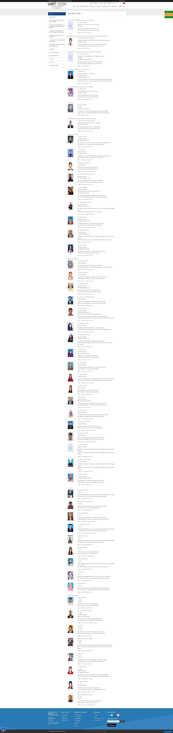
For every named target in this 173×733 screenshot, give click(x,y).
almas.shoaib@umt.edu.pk (87, 484)
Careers (109, 3)
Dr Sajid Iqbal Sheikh (83, 230)
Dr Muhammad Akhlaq (84, 421)
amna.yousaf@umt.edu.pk (87, 255)
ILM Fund (100, 3)
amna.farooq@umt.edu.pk (87, 592)
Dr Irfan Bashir (82, 149)
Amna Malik (81, 572)
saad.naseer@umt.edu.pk (86, 498)
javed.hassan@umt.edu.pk (87, 131)
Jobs (76, 726)
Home (91, 3)
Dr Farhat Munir (82, 410)
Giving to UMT (78, 720)
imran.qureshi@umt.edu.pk (87, 305)
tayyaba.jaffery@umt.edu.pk (87, 382)
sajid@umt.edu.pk (85, 115)
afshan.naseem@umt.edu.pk (87, 294)
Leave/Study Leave (54, 65)
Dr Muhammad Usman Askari (86, 38)
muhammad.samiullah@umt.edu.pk (89, 622)
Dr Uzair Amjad (82, 89)
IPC (96, 716)
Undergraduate (65, 714)
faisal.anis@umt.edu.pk (86, 407)
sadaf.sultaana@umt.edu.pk (87, 331)
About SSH (76, 6)
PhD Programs (65, 718)
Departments (84, 6)
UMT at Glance (78, 714)
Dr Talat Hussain (82, 136)
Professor (52, 49)
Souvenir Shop (98, 720)
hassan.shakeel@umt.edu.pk (87, 214)
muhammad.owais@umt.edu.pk (88, 441)
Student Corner (106, 6)
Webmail (95, 3)
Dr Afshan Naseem (83, 284)
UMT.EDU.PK (122, 1)
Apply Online (64, 720)
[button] (3, 730)
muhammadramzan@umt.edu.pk (88, 171)
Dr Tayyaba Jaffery (82, 374)
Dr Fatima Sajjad (82, 187)
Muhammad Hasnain (83, 524)
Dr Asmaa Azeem (82, 217)
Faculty (98, 6)
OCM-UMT (96, 731)
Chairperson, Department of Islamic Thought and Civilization (56, 31)
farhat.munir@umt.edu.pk (87, 418)
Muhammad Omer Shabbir (85, 638)
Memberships (78, 718)
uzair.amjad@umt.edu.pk (86, 99)
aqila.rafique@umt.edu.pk (87, 371)
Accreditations (78, 716)
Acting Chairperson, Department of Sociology (57, 40)
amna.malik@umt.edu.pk (86, 580)
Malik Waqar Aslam (83, 536)
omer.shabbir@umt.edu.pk (87, 650)
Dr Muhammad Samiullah (85, 611)
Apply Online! (168, 12)
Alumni (105, 3)
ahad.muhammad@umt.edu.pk (88, 705)
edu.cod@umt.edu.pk (86, 83)
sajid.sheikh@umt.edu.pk (86, 242)
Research (114, 6)
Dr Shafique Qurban (83, 308)
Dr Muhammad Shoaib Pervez (86, 174)
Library (96, 714)
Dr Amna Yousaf (82, 245)
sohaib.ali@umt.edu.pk (86, 635)
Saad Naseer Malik (83, 490)
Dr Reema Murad (82, 272)
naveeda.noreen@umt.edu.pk (87, 692)
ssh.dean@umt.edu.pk (86, 32)
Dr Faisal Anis (81, 397)
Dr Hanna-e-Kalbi (82, 444)
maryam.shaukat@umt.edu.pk (87, 556)
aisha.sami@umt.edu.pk (86, 359)
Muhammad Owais (83, 433)
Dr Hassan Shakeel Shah (84, 202)
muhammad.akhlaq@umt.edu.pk (88, 430)
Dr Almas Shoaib (82, 474)
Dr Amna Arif (81, 71)
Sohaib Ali (80, 625)
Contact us (121, 6)
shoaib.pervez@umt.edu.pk (87, 184)
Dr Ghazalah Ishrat (83, 261)
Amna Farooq (81, 583)
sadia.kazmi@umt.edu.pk (86, 346)
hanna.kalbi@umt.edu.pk (86, 456)
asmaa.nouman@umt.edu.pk (87, 227)
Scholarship (169, 14)
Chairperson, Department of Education (56, 36)
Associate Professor (54, 52)
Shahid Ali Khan (82, 597)
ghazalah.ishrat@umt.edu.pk (87, 269)
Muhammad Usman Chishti (85, 501)
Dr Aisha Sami (81, 349)
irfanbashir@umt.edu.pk (86, 160)
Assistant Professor (54, 55)
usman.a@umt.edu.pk (86, 663)
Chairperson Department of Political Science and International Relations (57, 26)
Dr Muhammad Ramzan (84, 163)
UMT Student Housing (99, 718)
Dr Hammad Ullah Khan (84, 459)
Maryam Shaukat (82, 547)
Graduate (64, 716)
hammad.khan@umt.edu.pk (87, 471)
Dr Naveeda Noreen (83, 681)
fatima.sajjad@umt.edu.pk (87, 199)
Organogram (53, 17)
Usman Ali (80, 653)
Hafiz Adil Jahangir (83, 559)
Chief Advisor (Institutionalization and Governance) (57, 45)
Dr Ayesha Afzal (82, 666)
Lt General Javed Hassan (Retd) (86, 120)
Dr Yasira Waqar (82, 22)
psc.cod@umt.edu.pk (85, 48)
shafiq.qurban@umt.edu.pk (87, 320)
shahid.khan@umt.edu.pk (86, 608)
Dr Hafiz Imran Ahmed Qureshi (86, 297)
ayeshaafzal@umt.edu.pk (86, 678)
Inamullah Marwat (83, 513)
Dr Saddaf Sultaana (83, 323)
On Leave (52, 62)
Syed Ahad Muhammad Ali (85, 694)
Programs (92, 6)
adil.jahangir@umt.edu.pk (86, 569)
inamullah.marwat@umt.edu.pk (88, 521)
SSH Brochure (168, 17)
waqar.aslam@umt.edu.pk (87, 544)
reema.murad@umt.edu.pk (87, 281)
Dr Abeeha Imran (82, 385)
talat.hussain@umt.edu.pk (87, 146)
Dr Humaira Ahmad (83, 54)
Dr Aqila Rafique (82, 362)
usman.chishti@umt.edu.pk (87, 510)
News (76, 724)
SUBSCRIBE (122, 721)
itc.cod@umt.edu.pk (85, 66)
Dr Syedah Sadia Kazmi (84, 334)
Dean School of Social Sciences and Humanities (57, 21)
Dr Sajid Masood (82, 105)
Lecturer (52, 59)
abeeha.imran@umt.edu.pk (87, 394)
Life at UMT (77, 722)
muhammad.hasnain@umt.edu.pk (88, 533)
